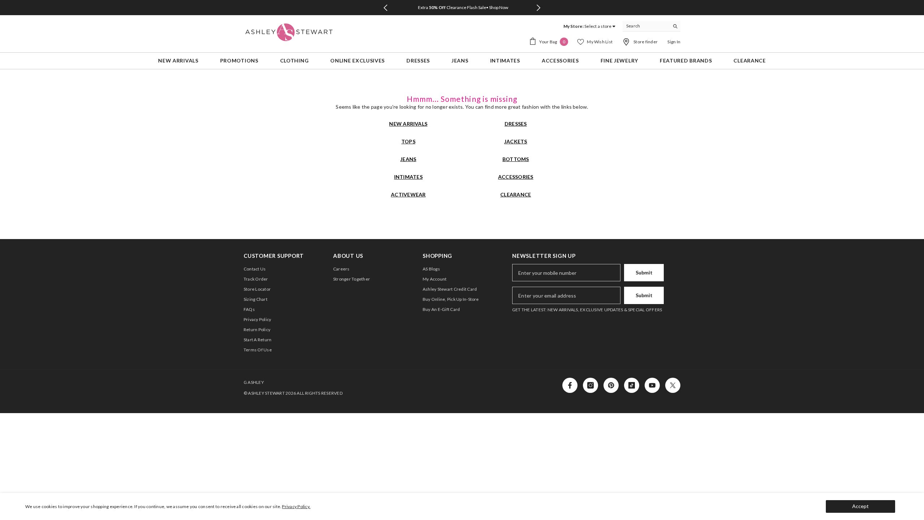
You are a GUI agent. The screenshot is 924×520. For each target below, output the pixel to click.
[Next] (538, 7)
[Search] (651, 26)
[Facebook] (570, 385)
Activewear (408, 194)
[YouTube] (652, 385)
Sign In (673, 41)
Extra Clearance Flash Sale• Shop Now (463, 7)
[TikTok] (631, 385)
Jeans (408, 159)
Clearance (515, 194)
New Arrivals (408, 124)
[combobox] (646, 26)
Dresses (516, 124)
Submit (644, 272)
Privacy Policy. (296, 506)
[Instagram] (590, 385)
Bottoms (515, 159)
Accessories (515, 177)
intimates (408, 177)
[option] (462, 7)
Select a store (597, 26)
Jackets (515, 141)
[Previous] (385, 7)
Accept (860, 506)
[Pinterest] (611, 385)
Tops (408, 141)
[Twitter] (672, 385)
